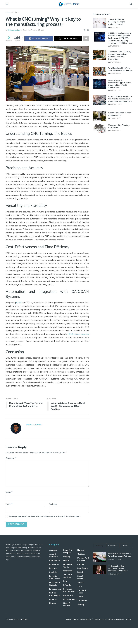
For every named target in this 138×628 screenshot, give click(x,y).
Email (9, 504)
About (68, 619)
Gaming (66, 556)
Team (75, 619)
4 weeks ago (115, 62)
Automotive (54, 560)
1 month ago (115, 91)
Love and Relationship (69, 590)
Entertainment (55, 589)
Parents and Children (83, 559)
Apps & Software (53, 555)
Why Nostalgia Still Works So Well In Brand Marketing (120, 69)
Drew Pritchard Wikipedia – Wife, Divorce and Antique (120, 554)
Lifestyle (67, 585)
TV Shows (82, 600)
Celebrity (53, 572)
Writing (80, 604)
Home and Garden (68, 565)
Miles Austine (14, 30)
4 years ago (115, 131)
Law (65, 581)
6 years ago (115, 118)
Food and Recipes (67, 551)
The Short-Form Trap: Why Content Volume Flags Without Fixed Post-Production (119, 55)
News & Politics (66, 604)
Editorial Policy (100, 619)
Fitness (52, 603)
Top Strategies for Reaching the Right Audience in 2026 (116, 21)
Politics (80, 564)
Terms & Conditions (116, 619)
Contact (129, 619)
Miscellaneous (69, 599)
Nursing (80, 550)
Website (53, 504)
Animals (53, 550)
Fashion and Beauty (54, 594)
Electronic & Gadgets (54, 583)
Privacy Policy (85, 619)
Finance (52, 599)
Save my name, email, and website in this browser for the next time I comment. (44, 516)
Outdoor (81, 554)
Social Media (80, 577)
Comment (11, 458)
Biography (54, 564)
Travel (80, 596)
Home (8, 12)
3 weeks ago (115, 46)
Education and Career (54, 577)
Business (15, 12)
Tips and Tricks (37, 30)
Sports (80, 582)
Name (9, 492)
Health (66, 560)
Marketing (68, 595)
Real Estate (82, 568)
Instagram (68, 571)
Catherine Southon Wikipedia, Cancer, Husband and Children (118, 568)
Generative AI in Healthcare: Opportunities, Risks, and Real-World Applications (119, 84)
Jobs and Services (67, 576)
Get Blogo (24, 619)
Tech (79, 586)
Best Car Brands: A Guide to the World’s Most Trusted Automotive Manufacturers (120, 98)
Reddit (80, 572)
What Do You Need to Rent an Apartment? (119, 113)
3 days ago (114, 28)
